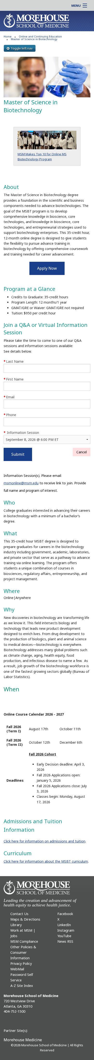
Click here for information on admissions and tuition (44, 841)
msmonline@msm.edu (21, 483)
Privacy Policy (21, 963)
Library (16, 925)
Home (8, 36)
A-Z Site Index (21, 985)
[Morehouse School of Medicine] (36, 20)
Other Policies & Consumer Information (23, 952)
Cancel (81, 452)
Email (9, 397)
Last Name (14, 361)
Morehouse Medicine (23, 1039)
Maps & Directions (25, 919)
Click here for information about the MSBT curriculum (46, 861)
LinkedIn (64, 925)
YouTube (64, 936)
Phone (10, 414)
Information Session (21, 432)
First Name (14, 379)
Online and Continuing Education (40, 36)
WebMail (17, 969)
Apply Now (47, 268)
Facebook (65, 913)
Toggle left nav (22, 48)
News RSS (65, 941)
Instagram (65, 930)
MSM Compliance (24, 941)
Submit (17, 454)
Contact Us (19, 913)
